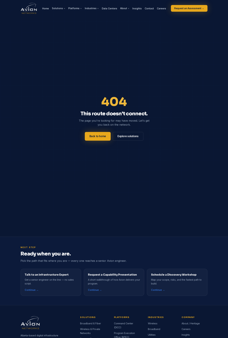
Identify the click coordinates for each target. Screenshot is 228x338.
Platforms (73, 8)
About (123, 8)
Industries (90, 8)
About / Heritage (191, 323)
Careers (161, 8)
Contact (149, 8)
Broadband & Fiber (90, 323)
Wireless (152, 323)
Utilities (152, 334)
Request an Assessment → (189, 8)
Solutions (57, 8)
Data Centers (109, 8)
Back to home (97, 136)
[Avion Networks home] (29, 8)
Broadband (154, 329)
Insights (137, 8)
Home (45, 8)
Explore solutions (128, 136)
